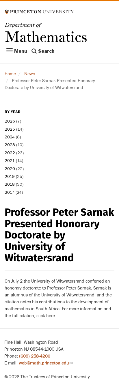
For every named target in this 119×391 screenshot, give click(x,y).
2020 (10, 168)
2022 (10, 153)
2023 (10, 144)
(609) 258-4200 (34, 356)
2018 (10, 184)
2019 (10, 176)
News (29, 73)
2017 (9, 192)
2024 (10, 137)
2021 (10, 160)
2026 (10, 121)
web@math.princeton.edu (45, 363)
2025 (10, 129)
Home (10, 73)
